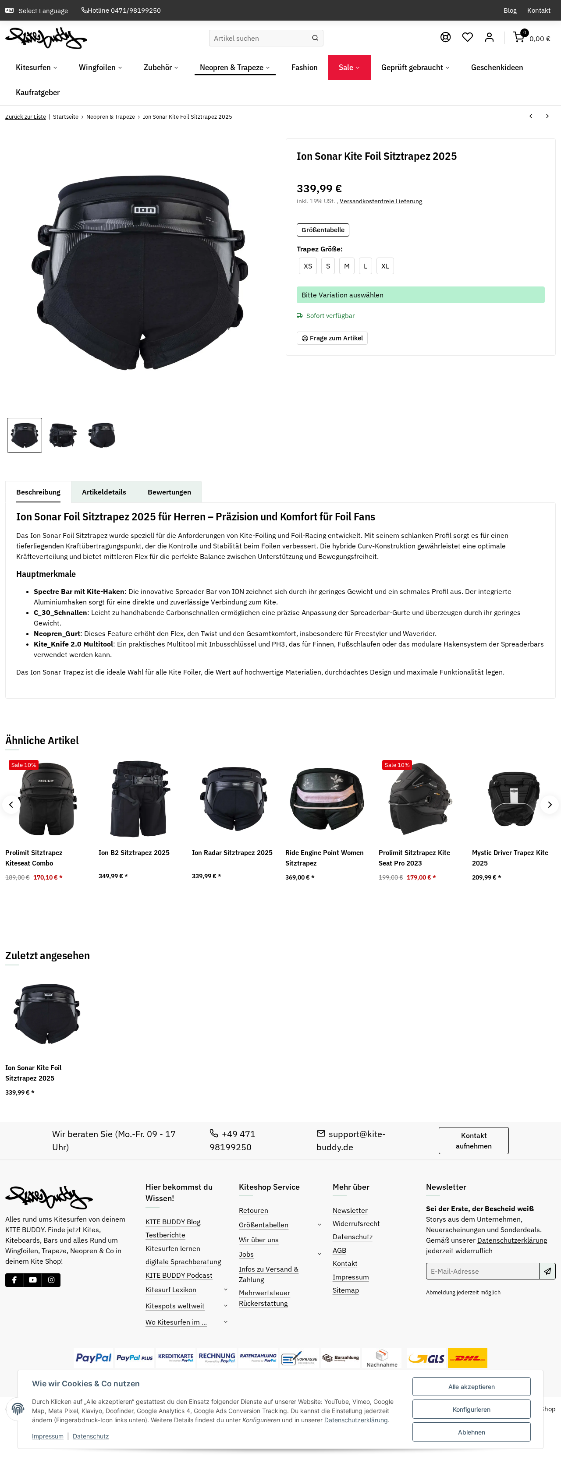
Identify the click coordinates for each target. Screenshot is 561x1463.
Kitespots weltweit (175, 1305)
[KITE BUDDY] (46, 38)
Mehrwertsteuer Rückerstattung (264, 1298)
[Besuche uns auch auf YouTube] (33, 1280)
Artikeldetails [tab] (104, 492)
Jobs (246, 1254)
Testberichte (165, 1234)
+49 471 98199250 (232, 1140)
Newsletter (350, 1210)
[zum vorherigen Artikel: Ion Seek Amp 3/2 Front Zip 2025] (530, 116)
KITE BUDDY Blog (173, 1221)
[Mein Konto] (490, 37)
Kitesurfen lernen (173, 1248)
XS (310, 265)
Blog (510, 10)
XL (387, 265)
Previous (11, 804)
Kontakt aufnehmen (474, 1140)
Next (549, 804)
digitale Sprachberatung (183, 1261)
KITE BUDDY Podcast (179, 1275)
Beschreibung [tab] (38, 492)
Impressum (48, 1436)
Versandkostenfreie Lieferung (381, 201)
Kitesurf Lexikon (171, 1289)
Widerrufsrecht (356, 1223)
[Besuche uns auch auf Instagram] (51, 1280)
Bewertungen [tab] (169, 492)
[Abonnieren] (547, 1271)
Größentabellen (263, 1224)
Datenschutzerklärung (356, 1420)
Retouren (253, 1210)
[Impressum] (446, 37)
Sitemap (346, 1290)
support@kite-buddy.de (351, 1140)
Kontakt (538, 10)
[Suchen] (315, 38)
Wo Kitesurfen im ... (176, 1322)
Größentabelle (323, 230)
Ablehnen (471, 1432)
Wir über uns (259, 1239)
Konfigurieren (471, 1409)
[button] (468, 37)
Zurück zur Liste (25, 116)
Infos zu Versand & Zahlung (268, 1274)
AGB (339, 1250)
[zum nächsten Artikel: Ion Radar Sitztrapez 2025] (547, 116)
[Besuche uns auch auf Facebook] (14, 1280)
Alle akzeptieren (471, 1386)
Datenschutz (91, 1436)
